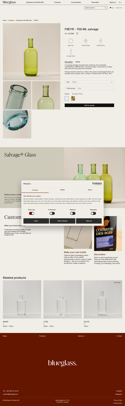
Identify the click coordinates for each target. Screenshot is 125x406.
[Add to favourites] (77, 34)
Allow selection (63, 221)
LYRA (45, 322)
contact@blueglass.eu (10, 394)
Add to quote (89, 105)
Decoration (95, 2)
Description (69, 62)
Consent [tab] (35, 190)
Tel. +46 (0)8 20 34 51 (11, 391)
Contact (119, 336)
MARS (5, 322)
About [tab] (90, 190)
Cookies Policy (117, 403)
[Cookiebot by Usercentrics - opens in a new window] (94, 183)
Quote (119, 7)
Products (57, 2)
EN (120, 2)
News (5, 336)
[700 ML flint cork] (66, 98)
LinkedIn (119, 391)
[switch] (52, 213)
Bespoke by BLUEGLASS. (35, 2)
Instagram (118, 394)
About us (113, 2)
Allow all (89, 221)
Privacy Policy (118, 400)
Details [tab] (62, 190)
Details (77, 62)
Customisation (76, 2)
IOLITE (86, 322)
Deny (36, 221)
